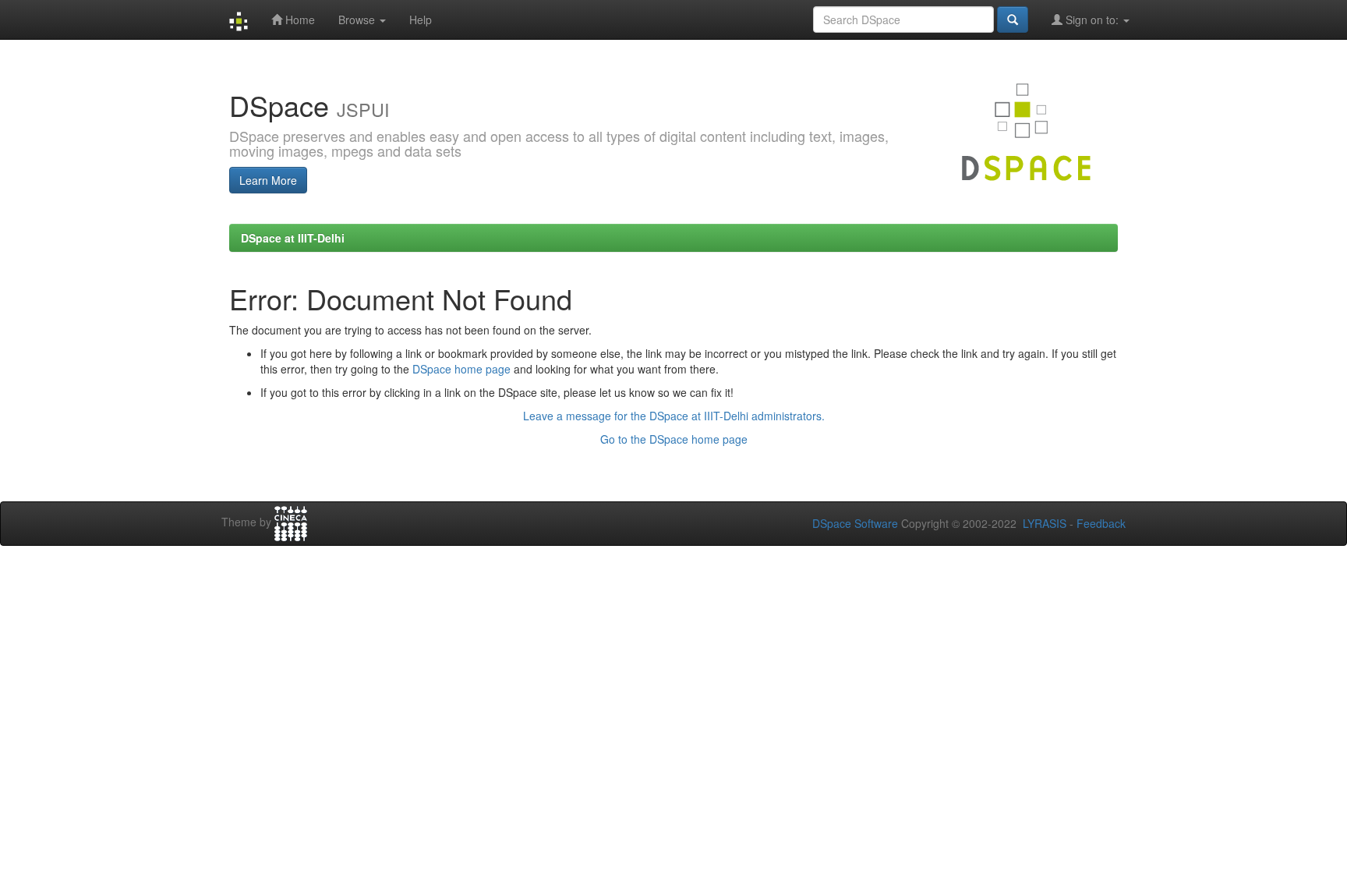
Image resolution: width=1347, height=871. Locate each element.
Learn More (268, 180)
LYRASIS (1044, 523)
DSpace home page (461, 369)
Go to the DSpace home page (674, 439)
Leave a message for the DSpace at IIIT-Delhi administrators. (674, 415)
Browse (358, 19)
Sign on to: (1092, 19)
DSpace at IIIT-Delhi (293, 238)
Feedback (1101, 523)
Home (298, 19)
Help (420, 19)
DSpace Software (855, 523)
